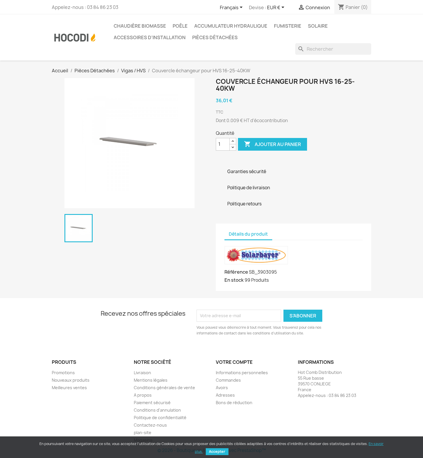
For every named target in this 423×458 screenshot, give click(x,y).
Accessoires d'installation (150, 37)
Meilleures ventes (69, 387)
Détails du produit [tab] (248, 234)
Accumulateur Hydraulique (230, 26)
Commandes (228, 380)
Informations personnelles (242, 372)
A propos (143, 395)
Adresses (225, 395)
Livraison (142, 372)
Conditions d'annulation (157, 410)
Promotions (63, 372)
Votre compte (234, 362)
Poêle (180, 26)
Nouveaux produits (70, 380)
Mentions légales (150, 380)
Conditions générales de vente (164, 387)
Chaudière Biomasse (140, 26)
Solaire (318, 26)
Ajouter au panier (272, 144)
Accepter (217, 451)
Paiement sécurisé (152, 402)
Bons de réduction (234, 402)
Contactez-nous (150, 425)
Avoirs (222, 387)
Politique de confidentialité (160, 417)
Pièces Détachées (215, 37)
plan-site (142, 432)
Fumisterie (287, 26)
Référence (236, 272)
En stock (234, 280)
